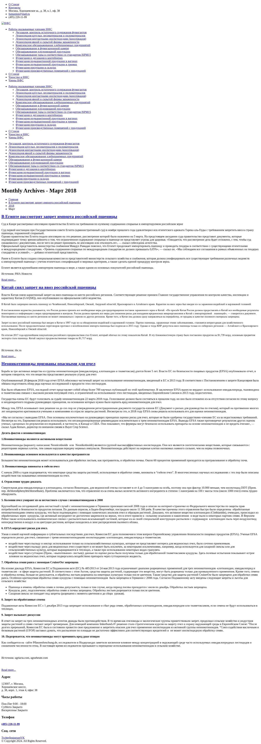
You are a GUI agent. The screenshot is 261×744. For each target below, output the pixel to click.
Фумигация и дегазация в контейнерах (39, 57)
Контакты (14, 7)
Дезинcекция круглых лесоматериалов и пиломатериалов (50, 35)
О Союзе (14, 4)
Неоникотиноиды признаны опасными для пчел (48, 363)
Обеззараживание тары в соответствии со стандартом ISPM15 (53, 54)
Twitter (5, 737)
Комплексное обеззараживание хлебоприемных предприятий (53, 45)
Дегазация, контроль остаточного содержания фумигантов (51, 32)
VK (22, 737)
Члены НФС (16, 80)
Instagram (14, 737)
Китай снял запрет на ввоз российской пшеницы (48, 287)
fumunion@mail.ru (19, 13)
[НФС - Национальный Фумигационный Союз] (6, 23)
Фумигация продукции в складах (36, 67)
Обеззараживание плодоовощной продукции (43, 51)
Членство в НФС (19, 77)
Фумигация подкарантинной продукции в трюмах (46, 64)
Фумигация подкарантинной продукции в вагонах (46, 61)
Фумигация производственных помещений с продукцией (51, 70)
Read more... (8, 279)
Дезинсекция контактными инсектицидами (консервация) (51, 38)
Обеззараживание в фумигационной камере (42, 48)
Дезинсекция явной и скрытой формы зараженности (47, 42)
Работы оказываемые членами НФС (30, 29)
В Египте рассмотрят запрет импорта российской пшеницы (59, 216)
